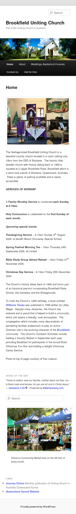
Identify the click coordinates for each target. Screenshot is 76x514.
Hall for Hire (30, 72)
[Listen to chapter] (26, 388)
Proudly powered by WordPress (38, 506)
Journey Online (15, 483)
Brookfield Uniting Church (35, 22)
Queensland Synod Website (22, 491)
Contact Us (12, 72)
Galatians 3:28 (17, 388)
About (22, 64)
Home (10, 64)
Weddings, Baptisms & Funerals (48, 64)
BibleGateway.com (53, 388)
